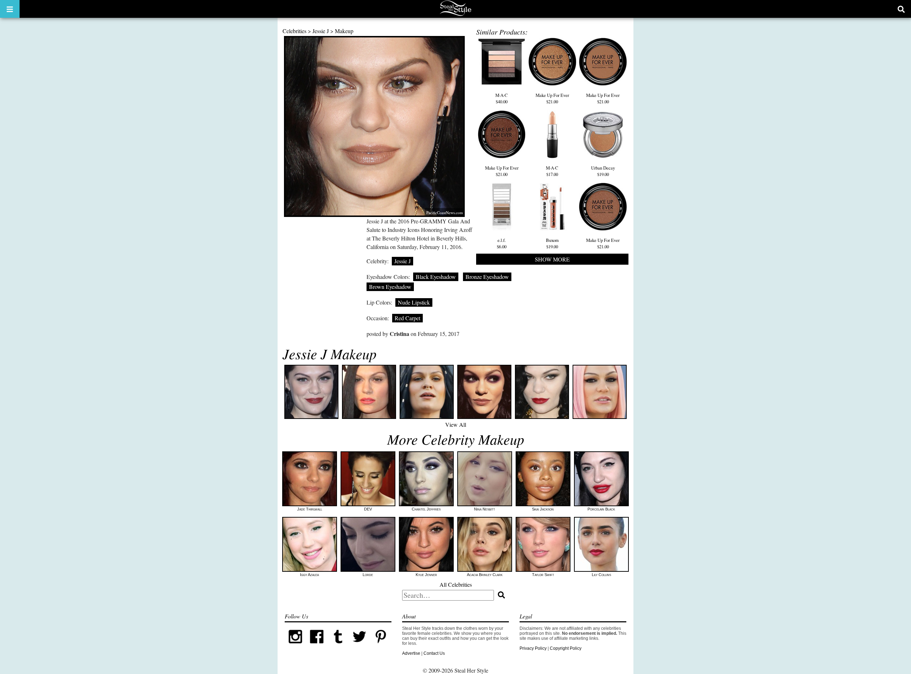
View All (455, 424)
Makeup (344, 31)
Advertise (411, 653)
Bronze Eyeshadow (487, 276)
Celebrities (294, 31)
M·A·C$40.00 (501, 98)
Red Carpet (407, 318)
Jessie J (320, 31)
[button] (10, 9)
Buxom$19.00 (552, 243)
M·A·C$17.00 (552, 171)
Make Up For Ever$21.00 (552, 98)
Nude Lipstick (414, 302)
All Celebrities (455, 584)
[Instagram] (295, 645)
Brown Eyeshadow (390, 286)
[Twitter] (359, 645)
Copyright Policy (565, 648)
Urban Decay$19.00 (603, 171)
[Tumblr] (338, 645)
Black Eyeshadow (436, 276)
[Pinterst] (380, 645)
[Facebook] (316, 645)
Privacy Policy (533, 648)
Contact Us (434, 653)
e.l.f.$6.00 (501, 243)
